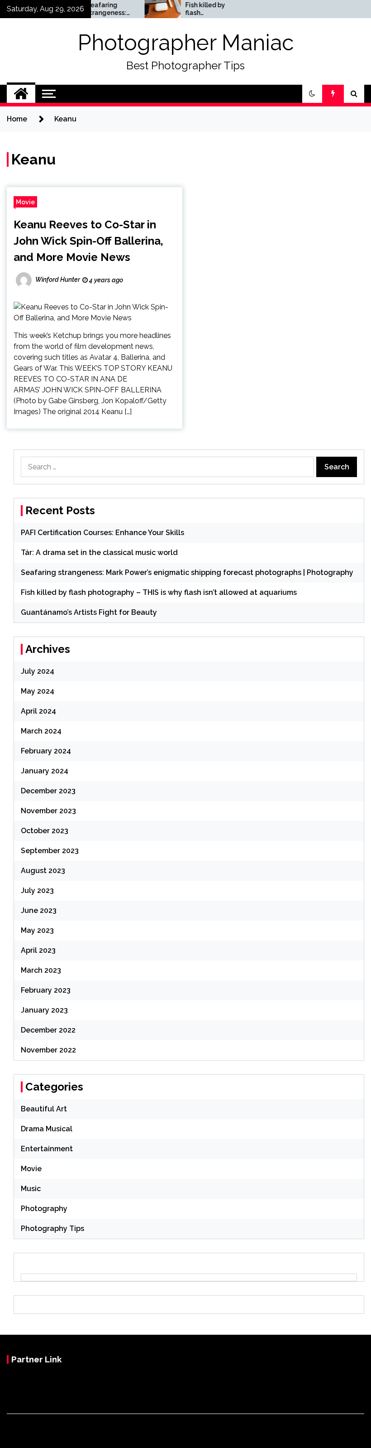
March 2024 (41, 731)
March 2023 (41, 970)
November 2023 (48, 810)
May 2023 (37, 930)
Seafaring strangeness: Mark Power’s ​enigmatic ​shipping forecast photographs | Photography (96, 9)
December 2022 (48, 1030)
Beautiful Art (44, 1109)
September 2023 (50, 850)
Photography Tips (52, 1228)
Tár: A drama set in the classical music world (99, 552)
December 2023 (48, 791)
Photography (44, 1208)
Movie (25, 202)
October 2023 (44, 830)
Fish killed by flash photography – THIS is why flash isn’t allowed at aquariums (193, 9)
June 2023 (39, 910)
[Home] (21, 94)
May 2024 (37, 691)
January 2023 (44, 1010)
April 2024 (38, 711)
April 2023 (38, 950)
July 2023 (37, 890)
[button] (312, 94)
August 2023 (43, 870)
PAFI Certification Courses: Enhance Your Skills (102, 532)
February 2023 (46, 990)
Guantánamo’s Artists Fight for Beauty (89, 612)
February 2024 (46, 751)
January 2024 (44, 771)
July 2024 (37, 671)
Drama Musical (46, 1129)
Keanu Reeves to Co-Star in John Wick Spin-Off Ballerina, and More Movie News (88, 241)
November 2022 (48, 1050)
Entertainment (47, 1148)
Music (31, 1188)
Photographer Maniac (186, 42)
